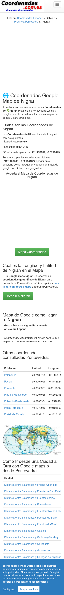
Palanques (10, 375)
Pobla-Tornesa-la (13, 407)
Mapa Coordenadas (32, 251)
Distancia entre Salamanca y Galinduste (26, 544)
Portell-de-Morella (14, 414)
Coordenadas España (29, 18)
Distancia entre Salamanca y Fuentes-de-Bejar (30, 517)
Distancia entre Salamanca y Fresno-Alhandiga (30, 484)
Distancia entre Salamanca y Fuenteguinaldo (29, 498)
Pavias (8, 381)
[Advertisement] (32, 55)
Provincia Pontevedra (26, 21)
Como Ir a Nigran (18, 295)
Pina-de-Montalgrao (15, 394)
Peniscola (9, 388)
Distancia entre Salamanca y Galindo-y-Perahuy (31, 537)
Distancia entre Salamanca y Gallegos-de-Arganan (32, 557)
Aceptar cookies (29, 589)
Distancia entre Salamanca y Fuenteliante (27, 504)
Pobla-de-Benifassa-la (16, 401)
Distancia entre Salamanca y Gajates (25, 530)
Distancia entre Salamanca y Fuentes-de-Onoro (31, 524)
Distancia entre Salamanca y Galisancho (27, 550)
